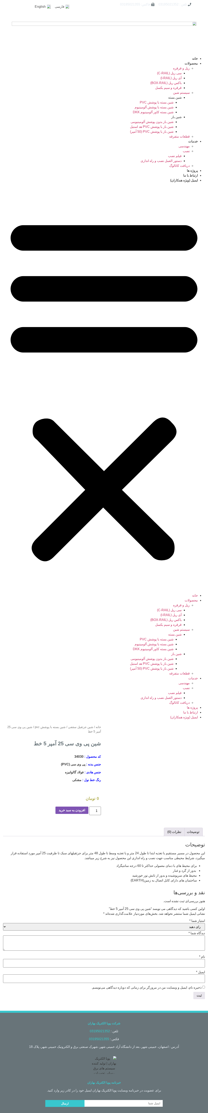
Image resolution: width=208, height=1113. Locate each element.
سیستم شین (181, 92)
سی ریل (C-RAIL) (169, 73)
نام (202, 956)
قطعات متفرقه (179, 136)
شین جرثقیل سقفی (80, 727)
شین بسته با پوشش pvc (50, 727)
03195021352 (100, 1031)
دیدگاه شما (196, 933)
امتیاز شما (197, 920)
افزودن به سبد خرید (72, 810)
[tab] (193, 832)
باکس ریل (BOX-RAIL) (166, 83)
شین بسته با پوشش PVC (156, 102)
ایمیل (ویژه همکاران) (184, 180)
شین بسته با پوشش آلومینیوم (154, 107)
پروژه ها (192, 170)
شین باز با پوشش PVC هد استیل (151, 126)
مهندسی (184, 146)
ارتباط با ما (190, 175)
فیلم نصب (175, 156)
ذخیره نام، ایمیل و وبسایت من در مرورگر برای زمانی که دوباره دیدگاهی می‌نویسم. (147, 987)
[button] (104, 388)
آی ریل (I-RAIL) (171, 78)
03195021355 (99, 1039)
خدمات (193, 141)
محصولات (191, 63)
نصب (186, 151)
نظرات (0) (174, 832)
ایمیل (200, 972)
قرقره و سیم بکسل (168, 87)
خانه (195, 58)
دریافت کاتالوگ (179, 165)
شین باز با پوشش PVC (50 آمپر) (151, 131)
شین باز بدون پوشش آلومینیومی (152, 122)
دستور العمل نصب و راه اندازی (161, 161)
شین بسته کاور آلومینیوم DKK (153, 112)
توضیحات (193, 832)
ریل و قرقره (181, 68)
